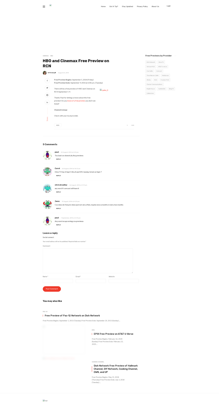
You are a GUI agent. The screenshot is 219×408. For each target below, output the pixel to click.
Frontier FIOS (165, 80)
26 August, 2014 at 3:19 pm (78, 185)
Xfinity (149, 80)
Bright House (151, 89)
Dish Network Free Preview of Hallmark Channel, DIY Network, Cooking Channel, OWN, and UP (116, 368)
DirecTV (161, 62)
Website (112, 277)
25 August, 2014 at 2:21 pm (70, 152)
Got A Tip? (114, 6)
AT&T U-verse (162, 66)
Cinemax (46, 56)
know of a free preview (76, 101)
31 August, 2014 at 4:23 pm (71, 201)
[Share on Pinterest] (47, 95)
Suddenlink (161, 89)
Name (45, 277)
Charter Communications (154, 84)
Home (103, 6)
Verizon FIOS (151, 66)
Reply (58, 159)
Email (78, 277)
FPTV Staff (52, 73)
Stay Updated (127, 6)
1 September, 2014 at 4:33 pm (71, 218)
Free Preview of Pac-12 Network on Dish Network (72, 315)
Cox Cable (150, 71)
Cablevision (150, 93)
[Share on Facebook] (47, 81)
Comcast (159, 71)
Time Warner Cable (152, 75)
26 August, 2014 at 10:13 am (71, 168)
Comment (46, 246)
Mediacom (165, 75)
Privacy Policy (142, 6)
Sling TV (171, 89)
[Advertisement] (109, 30)
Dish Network (151, 62)
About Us (155, 6)
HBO (51, 56)
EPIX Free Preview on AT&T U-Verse (113, 334)
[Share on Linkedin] (47, 102)
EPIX (93, 330)
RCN (57, 125)
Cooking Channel (98, 362)
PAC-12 (45, 311)
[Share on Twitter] (47, 88)
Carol (57, 168)
